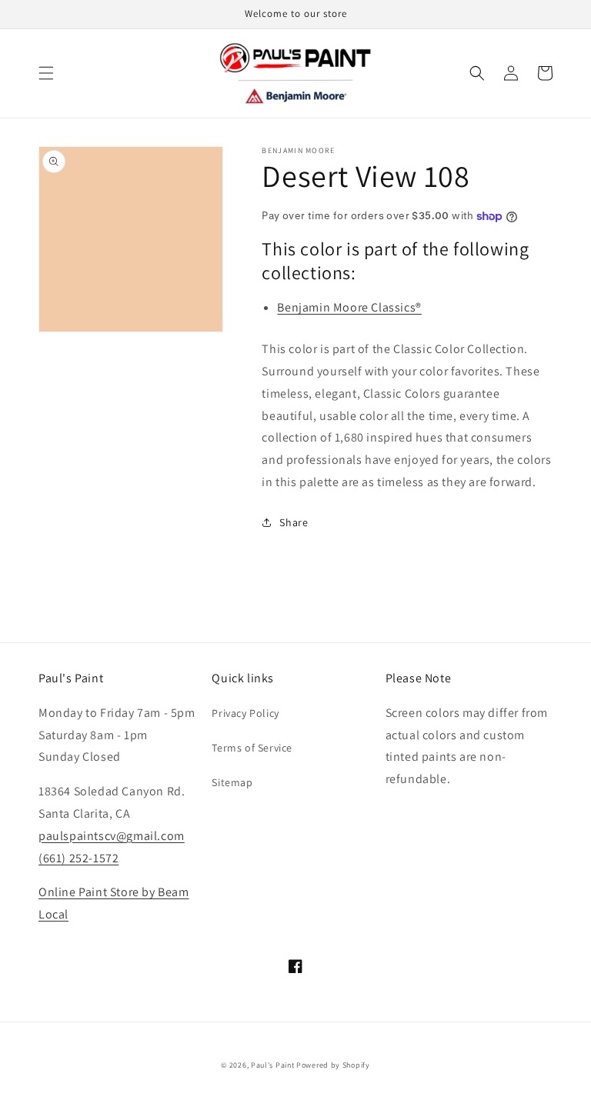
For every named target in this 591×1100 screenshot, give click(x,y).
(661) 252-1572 (78, 858)
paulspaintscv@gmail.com (111, 836)
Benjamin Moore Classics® (349, 307)
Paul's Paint (272, 1065)
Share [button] (293, 522)
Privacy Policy (245, 713)
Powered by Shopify (333, 1065)
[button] (46, 73)
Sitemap (232, 782)
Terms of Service (252, 748)
